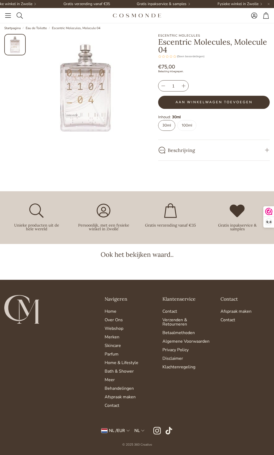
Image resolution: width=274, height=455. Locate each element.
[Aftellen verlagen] (163, 86)
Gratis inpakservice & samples (156, 4)
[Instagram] (157, 430)
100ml (187, 125)
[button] (8, 15)
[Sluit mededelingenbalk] (269, 4)
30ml (166, 125)
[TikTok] (169, 430)
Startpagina (12, 28)
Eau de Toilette (36, 28)
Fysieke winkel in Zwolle (232, 4)
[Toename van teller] (183, 86)
